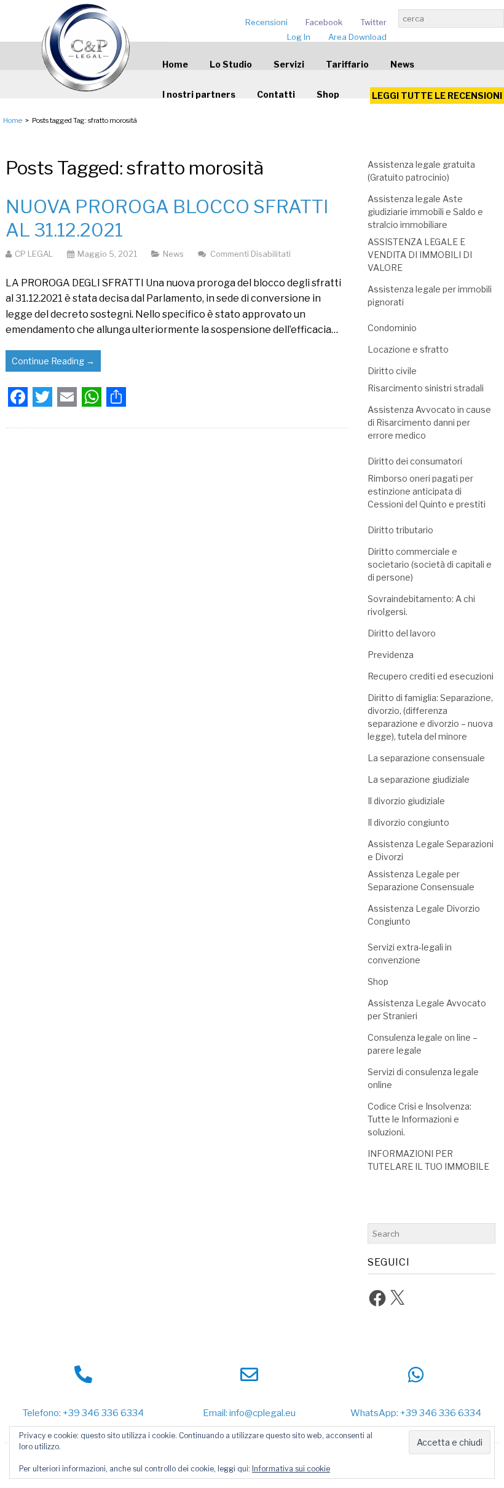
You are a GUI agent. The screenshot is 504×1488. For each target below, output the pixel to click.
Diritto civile (392, 371)
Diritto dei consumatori (415, 461)
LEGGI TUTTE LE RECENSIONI (437, 95)
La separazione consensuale (426, 758)
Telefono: (42, 1413)
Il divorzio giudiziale (406, 801)
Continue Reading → (53, 361)
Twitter (373, 22)
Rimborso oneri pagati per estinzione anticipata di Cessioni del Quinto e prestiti (427, 491)
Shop (328, 94)
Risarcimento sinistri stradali (426, 388)
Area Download (357, 37)
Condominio (392, 328)
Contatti (276, 94)
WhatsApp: (374, 1413)
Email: (215, 1413)
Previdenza (391, 654)
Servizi (289, 64)
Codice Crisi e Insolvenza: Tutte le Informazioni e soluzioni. (419, 1119)
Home (175, 64)
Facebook (323, 22)
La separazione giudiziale (419, 779)
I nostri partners (198, 94)
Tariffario (347, 64)
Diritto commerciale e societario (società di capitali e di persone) (430, 564)
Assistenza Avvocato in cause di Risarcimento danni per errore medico (429, 422)
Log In (298, 37)
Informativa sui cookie (291, 1468)
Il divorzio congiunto (408, 822)
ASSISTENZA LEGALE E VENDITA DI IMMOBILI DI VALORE (420, 255)
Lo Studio (231, 64)
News (402, 64)
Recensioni (266, 22)
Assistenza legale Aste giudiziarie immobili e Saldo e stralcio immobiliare (425, 212)
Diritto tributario (400, 530)
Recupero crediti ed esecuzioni (431, 676)
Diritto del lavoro (402, 633)
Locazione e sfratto (408, 349)
